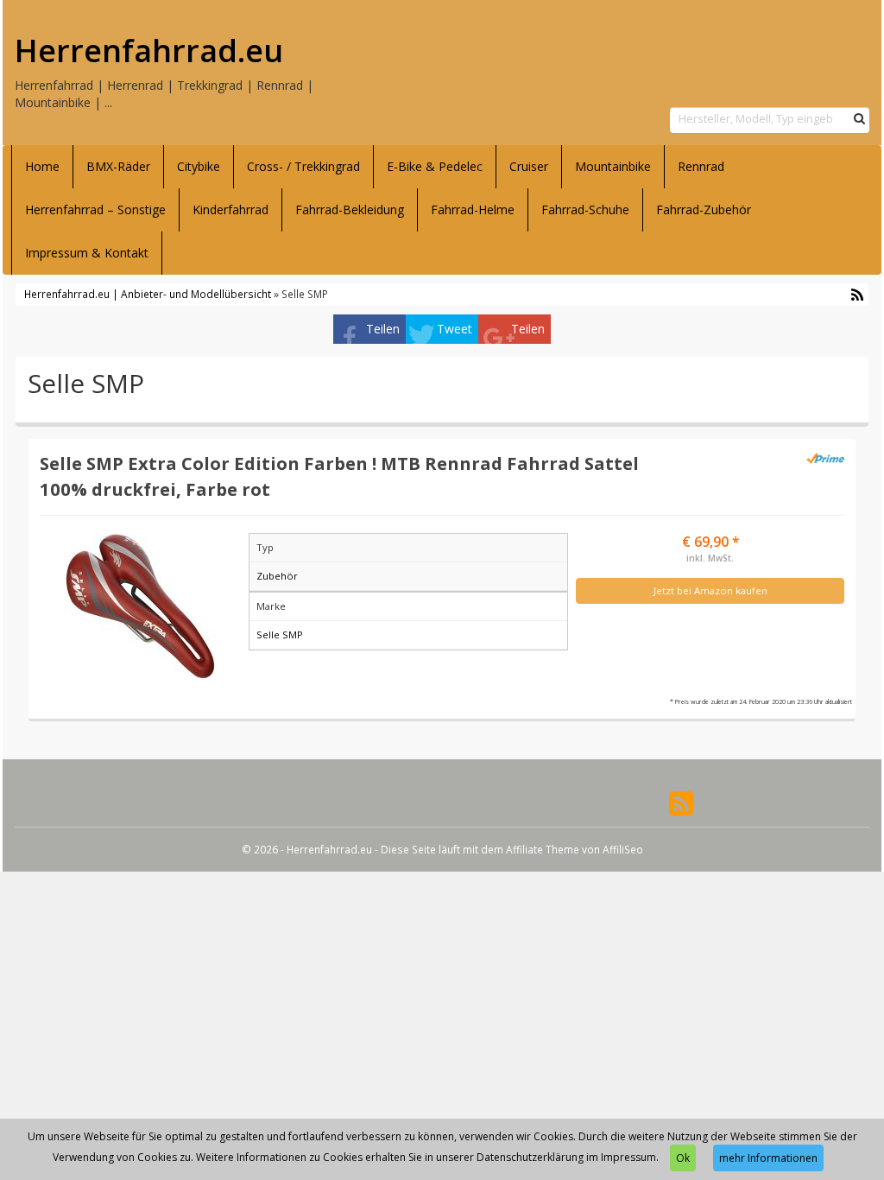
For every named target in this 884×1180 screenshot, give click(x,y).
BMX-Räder (118, 166)
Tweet (454, 328)
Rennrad (701, 166)
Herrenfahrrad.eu (149, 51)
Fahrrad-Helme (473, 209)
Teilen (383, 328)
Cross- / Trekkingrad (303, 166)
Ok (683, 1158)
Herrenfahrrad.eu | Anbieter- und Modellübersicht (147, 294)
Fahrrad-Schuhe (585, 209)
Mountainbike (613, 166)
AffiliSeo (623, 849)
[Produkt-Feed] (681, 802)
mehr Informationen (768, 1158)
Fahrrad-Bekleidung (349, 209)
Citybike (198, 166)
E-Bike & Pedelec (435, 166)
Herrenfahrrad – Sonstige (95, 209)
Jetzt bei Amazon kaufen (710, 590)
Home (42, 166)
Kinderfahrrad (230, 209)
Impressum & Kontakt (86, 252)
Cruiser (528, 166)
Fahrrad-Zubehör (703, 209)
